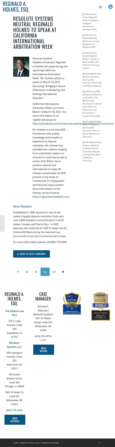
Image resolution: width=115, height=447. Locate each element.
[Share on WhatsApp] (36, 272)
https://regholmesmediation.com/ (51, 196)
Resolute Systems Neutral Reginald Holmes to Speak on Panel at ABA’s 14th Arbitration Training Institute (91, 60)
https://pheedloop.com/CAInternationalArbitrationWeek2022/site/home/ (73, 123)
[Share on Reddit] (54, 272)
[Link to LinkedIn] (110, 6)
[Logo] (57, 6)
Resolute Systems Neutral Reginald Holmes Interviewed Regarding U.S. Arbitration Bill (91, 41)
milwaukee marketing (50, 443)
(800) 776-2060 (14, 410)
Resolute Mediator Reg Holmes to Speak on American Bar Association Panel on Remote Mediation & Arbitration (92, 129)
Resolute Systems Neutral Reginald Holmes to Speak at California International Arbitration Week (90, 22)
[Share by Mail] (63, 272)
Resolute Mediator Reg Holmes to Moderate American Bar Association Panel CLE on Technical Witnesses (92, 79)
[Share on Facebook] (17, 272)
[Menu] (100, 7)
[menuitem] (100, 7)
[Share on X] (27, 272)
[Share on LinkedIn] (45, 272)
